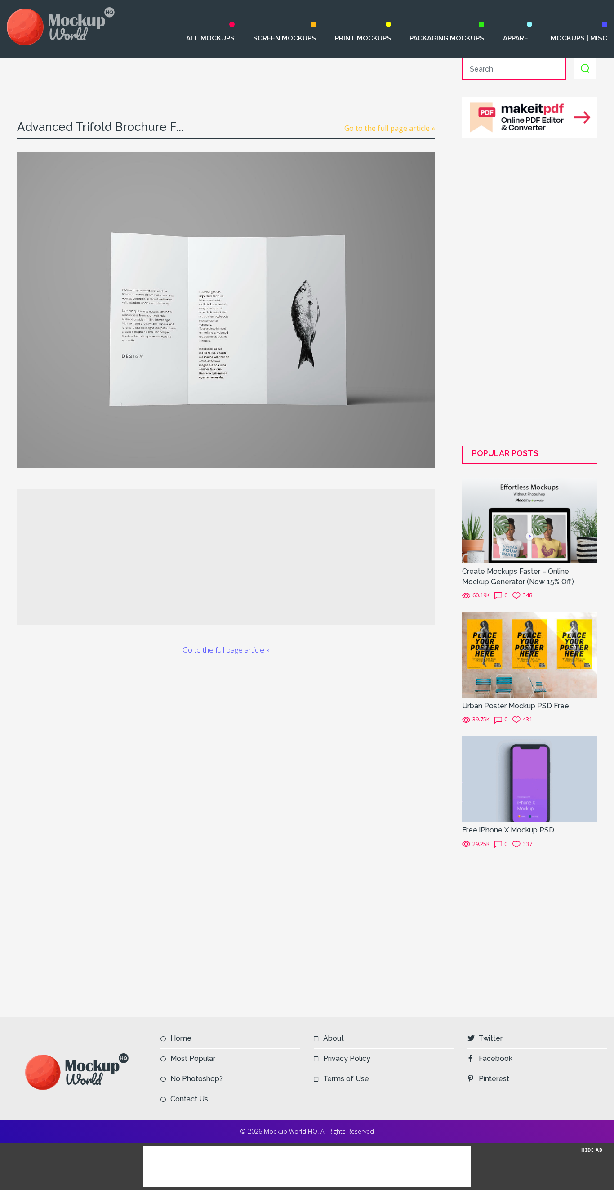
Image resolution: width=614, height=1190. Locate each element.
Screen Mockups (284, 38)
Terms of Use (346, 1078)
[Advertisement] (226, 78)
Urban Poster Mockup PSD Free (515, 706)
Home (180, 1038)
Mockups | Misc (579, 38)
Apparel (517, 38)
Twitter (491, 1038)
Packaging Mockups (446, 38)
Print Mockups (363, 38)
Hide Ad (592, 1150)
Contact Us (189, 1099)
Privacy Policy (346, 1058)
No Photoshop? (196, 1078)
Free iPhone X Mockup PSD (508, 830)
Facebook (495, 1058)
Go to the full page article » (389, 128)
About (333, 1038)
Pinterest (494, 1078)
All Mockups (210, 38)
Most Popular (192, 1058)
